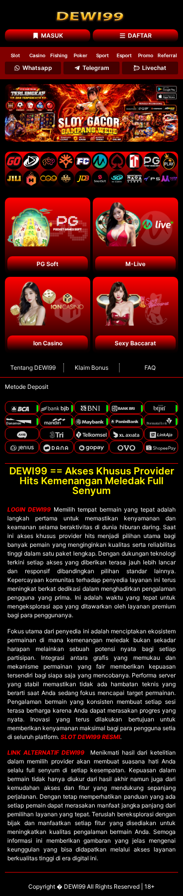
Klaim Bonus (91, 367)
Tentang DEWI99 (33, 367)
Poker (80, 55)
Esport (124, 55)
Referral (167, 55)
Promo (145, 55)
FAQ (150, 367)
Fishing (58, 55)
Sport (102, 55)
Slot (15, 55)
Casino (37, 55)
